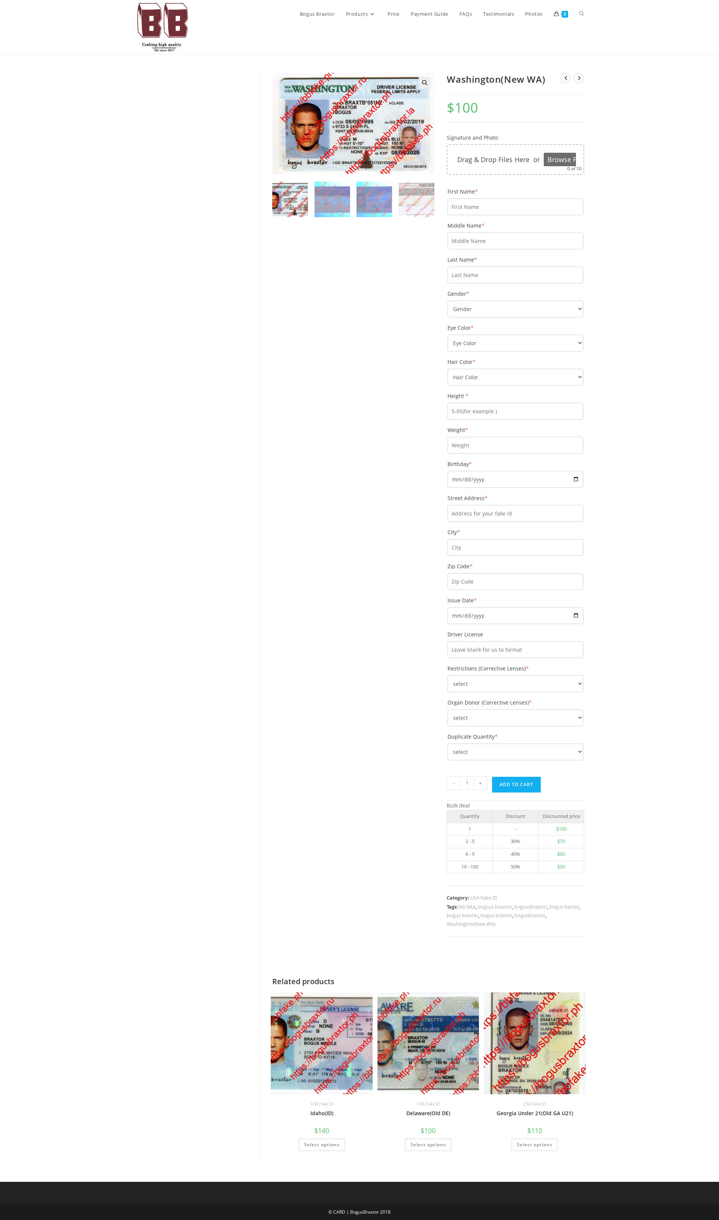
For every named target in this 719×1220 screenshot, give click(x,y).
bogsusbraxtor (530, 906)
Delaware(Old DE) (428, 1113)
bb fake (467, 906)
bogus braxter (462, 915)
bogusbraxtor (530, 915)
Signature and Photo (472, 137)
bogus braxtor (496, 915)
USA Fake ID (483, 897)
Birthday (472, 464)
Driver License (465, 634)
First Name (475, 191)
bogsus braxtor (495, 906)
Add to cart (516, 784)
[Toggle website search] (582, 14)
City (466, 532)
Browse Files (567, 159)
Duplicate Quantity (485, 736)
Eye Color (473, 327)
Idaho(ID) (321, 1113)
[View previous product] (566, 78)
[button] (425, 83)
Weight (470, 429)
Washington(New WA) (471, 924)
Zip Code (472, 566)
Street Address (480, 498)
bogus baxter (564, 906)
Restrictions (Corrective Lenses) (500, 668)
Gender (471, 293)
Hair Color (474, 361)
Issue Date (474, 600)
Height (470, 395)
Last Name (475, 259)
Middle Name (478, 225)
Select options (322, 1144)
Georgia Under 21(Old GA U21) (535, 1113)
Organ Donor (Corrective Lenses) (502, 702)
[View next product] (579, 78)
